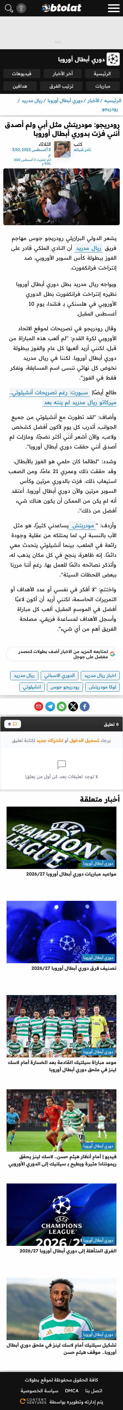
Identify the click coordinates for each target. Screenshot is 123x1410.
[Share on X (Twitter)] (73, 706)
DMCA (72, 1391)
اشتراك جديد (49, 740)
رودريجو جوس (65, 687)
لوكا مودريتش (102, 687)
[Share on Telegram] (50, 706)
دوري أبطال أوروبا (98, 863)
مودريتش (82, 525)
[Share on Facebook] (85, 706)
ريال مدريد (88, 248)
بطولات (32, 1380)
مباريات (102, 86)
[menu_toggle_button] (114, 8)
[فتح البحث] (9, 8)
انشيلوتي (32, 687)
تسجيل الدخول (84, 740)
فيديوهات (21, 73)
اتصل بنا (93, 1391)
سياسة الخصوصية (39, 1391)
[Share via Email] (39, 706)
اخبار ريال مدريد (100, 675)
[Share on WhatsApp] (62, 706)
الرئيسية (102, 73)
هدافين (20, 86)
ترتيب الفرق (61, 86)
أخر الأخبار (63, 73)
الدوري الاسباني (59, 675)
